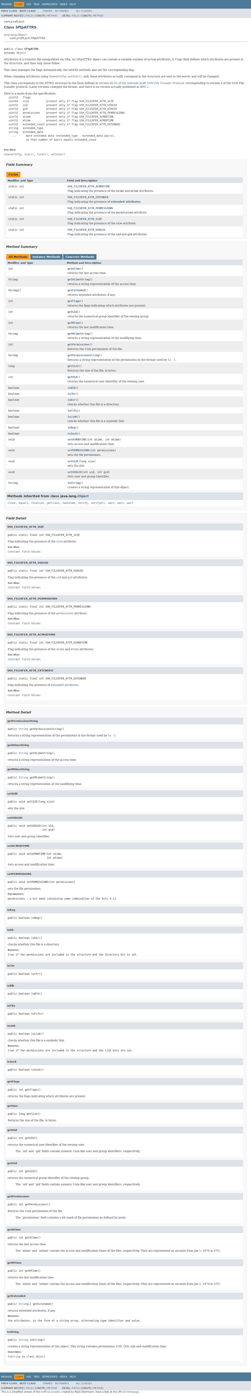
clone (11, 502)
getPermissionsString (83, 355)
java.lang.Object (15, 34)
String (13, 279)
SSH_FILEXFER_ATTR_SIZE (84, 219)
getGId (72, 311)
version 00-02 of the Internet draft (141, 83)
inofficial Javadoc (50, 1392)
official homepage (128, 1392)
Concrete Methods (79, 256)
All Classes (84, 11)
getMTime (73, 322)
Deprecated (49, 4)
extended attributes (126, 201)
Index (63, 4)
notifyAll (98, 502)
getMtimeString (78, 333)
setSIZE (72, 461)
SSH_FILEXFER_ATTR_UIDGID (86, 229)
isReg (71, 427)
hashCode (69, 502)
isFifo (72, 410)
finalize (37, 502)
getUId (72, 377)
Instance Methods (46, 256)
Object (21, 52)
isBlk (71, 387)
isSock (72, 433)
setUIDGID (74, 472)
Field (29, 15)
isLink (72, 416)
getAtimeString (78, 279)
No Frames (62, 11)
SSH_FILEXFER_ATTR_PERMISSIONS (90, 208)
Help (73, 4)
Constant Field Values (24, 551)
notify (83, 502)
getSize (72, 366)
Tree (37, 4)
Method (52, 15)
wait (111, 502)
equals (23, 502)
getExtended (76, 290)
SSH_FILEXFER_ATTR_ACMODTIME (88, 186)
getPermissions (78, 344)
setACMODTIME (76, 439)
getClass (53, 502)
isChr (71, 393)
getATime (73, 268)
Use (28, 4)
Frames (48, 11)
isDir (71, 399)
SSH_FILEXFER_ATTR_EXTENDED (87, 197)
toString (73, 482)
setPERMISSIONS (78, 450)
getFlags (73, 301)
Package (6, 4)
